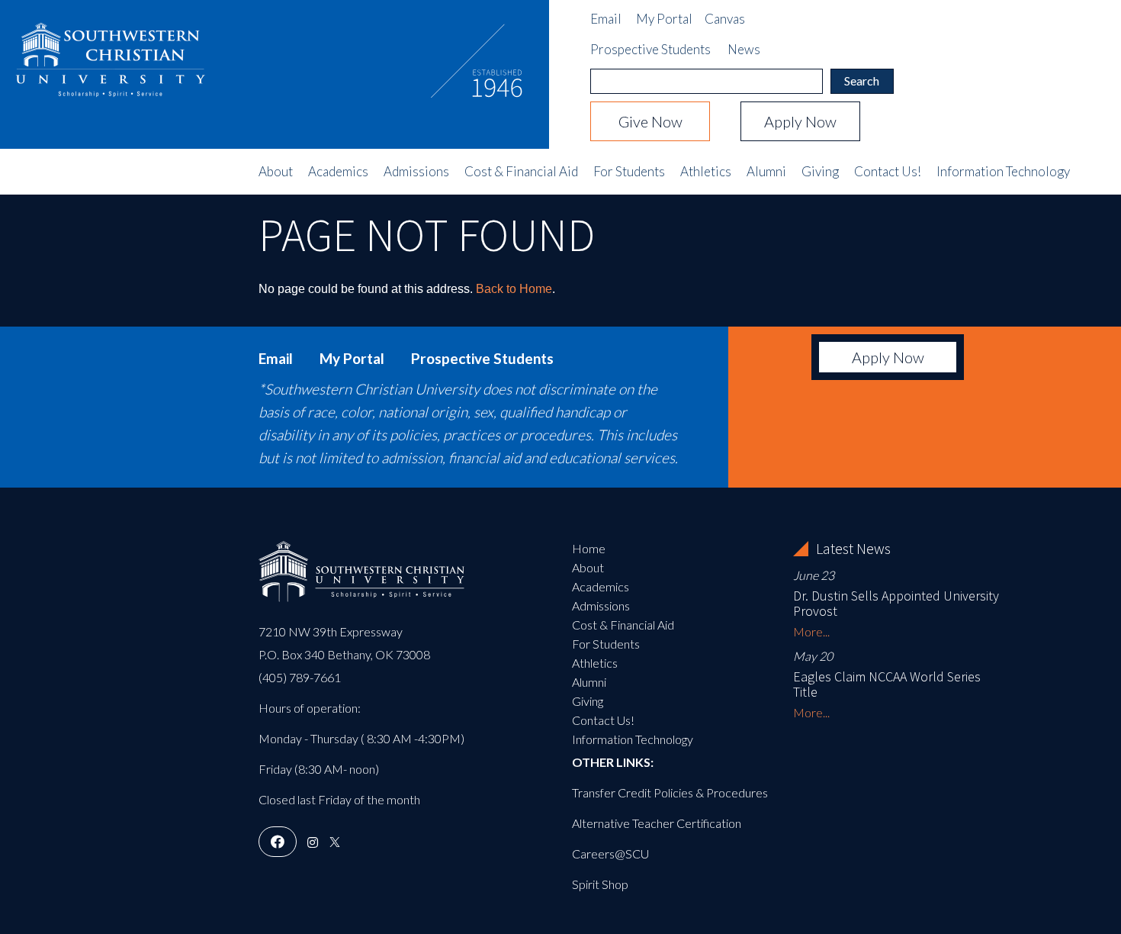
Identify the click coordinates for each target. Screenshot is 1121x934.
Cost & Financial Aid (521, 171)
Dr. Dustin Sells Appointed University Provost (896, 603)
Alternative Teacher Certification (656, 823)
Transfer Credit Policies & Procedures (670, 792)
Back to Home (514, 288)
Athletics (705, 171)
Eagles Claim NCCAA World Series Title (887, 684)
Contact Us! (887, 171)
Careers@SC (606, 853)
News (744, 49)
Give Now (650, 121)
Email (606, 19)
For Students (629, 171)
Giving (820, 171)
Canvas (725, 19)
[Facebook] (278, 842)
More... (811, 631)
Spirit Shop (600, 884)
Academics (338, 171)
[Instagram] (312, 842)
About (276, 171)
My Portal (664, 19)
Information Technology (1003, 171)
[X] (335, 842)
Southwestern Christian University (110, 49)
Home (588, 548)
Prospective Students (650, 49)
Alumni (766, 171)
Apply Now (800, 121)
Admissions (416, 171)
